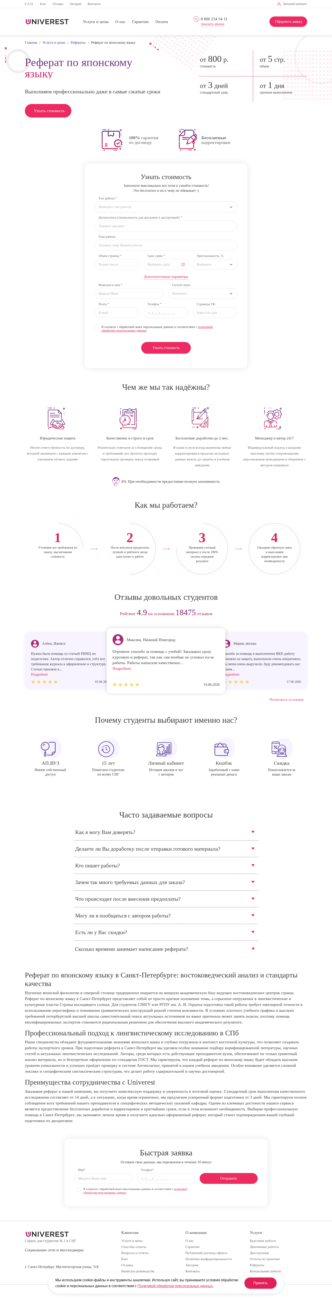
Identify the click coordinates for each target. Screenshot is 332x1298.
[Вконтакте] (210, 4)
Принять (260, 1283)
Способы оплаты (133, 1247)
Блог (43, 4)
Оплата (161, 22)
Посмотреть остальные (286, 699)
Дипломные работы (264, 1247)
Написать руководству (137, 1271)
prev (30, 614)
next (302, 614)
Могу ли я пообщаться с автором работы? (123, 916)
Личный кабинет (295, 4)
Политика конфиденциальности (208, 1259)
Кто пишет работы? (97, 865)
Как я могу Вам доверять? (105, 832)
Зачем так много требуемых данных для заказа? (130, 882)
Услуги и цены (96, 22)
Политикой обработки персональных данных (175, 1286)
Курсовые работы (263, 1241)
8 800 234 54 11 (214, 19)
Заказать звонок (212, 24)
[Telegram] (218, 4)
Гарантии (140, 22)
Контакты (94, 4)
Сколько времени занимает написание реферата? (131, 949)
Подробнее (121, 668)
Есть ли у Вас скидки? (101, 932)
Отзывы (58, 4)
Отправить (228, 1178)
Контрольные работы (265, 1271)
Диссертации (259, 1253)
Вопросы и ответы (135, 1253)
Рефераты (257, 1265)
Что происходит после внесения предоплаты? (128, 899)
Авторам (75, 4)
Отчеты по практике (265, 1259)
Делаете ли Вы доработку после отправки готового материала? (147, 849)
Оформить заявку (288, 21)
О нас (120, 22)
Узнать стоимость (49, 111)
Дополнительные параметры (166, 277)
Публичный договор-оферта (206, 1253)
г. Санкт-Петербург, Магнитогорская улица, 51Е (62, 1267)
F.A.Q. (29, 4)
